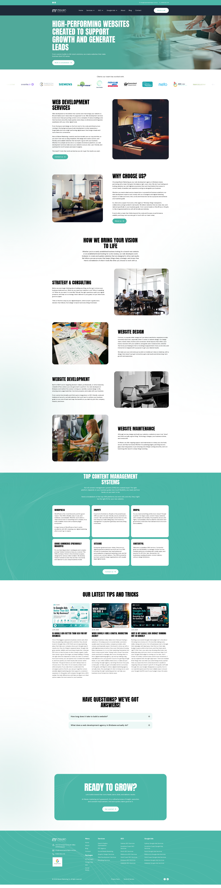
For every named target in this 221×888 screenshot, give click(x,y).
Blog (130, 10)
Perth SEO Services (127, 851)
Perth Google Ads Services (153, 851)
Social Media (87, 869)
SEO (86, 865)
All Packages (89, 859)
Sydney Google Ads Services (153, 843)
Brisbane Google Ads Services (154, 860)
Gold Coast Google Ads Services (155, 857)
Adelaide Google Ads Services (154, 863)
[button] (90, 10)
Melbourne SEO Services (129, 854)
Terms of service (129, 879)
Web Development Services (107, 857)
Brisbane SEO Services (128, 860)
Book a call (161, 10)
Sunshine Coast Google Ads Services (153, 847)
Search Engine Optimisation (102, 844)
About (123, 10)
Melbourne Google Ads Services (154, 854)
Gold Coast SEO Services (129, 857)
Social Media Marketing (105, 851)
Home (81, 10)
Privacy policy (115, 879)
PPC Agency (102, 848)
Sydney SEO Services (127, 843)
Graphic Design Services (106, 854)
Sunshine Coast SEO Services (127, 847)
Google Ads (89, 862)
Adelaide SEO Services (128, 863)
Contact (138, 10)
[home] (59, 10)
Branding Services (104, 860)
